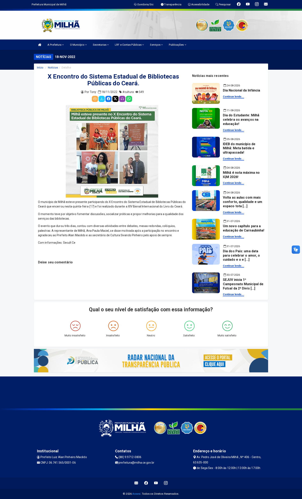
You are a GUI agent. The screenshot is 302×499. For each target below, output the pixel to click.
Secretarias (100, 44)
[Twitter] (115, 99)
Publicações (176, 44)
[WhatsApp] (129, 99)
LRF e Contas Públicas (128, 44)
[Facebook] (108, 99)
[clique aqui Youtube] (156, 483)
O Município (77, 44)
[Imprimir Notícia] (95, 99)
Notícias (53, 67)
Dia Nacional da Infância (241, 90)
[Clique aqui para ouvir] (122, 99)
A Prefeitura (54, 44)
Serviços (155, 44)
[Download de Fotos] (102, 99)
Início (40, 67)
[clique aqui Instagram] (165, 483)
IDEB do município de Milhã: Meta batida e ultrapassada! (239, 148)
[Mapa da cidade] (151, 391)
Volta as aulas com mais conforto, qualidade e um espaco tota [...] (242, 202)
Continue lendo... (233, 96)
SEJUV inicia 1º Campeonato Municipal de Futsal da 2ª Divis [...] (243, 284)
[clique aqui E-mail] (136, 483)
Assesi (136, 493)
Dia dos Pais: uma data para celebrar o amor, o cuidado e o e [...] (241, 255)
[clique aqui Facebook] (146, 483)
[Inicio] (39, 44)
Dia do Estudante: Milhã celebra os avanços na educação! (241, 119)
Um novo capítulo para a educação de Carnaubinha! (243, 228)
